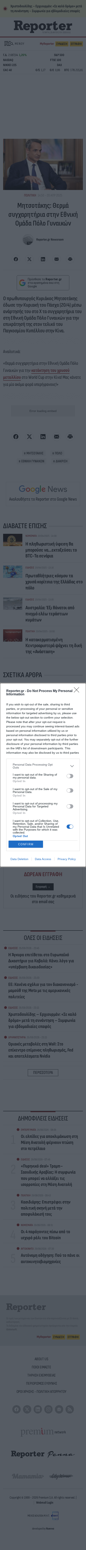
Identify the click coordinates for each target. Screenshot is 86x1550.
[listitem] (43, 766)
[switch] (70, 776)
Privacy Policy (67, 859)
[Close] (78, 691)
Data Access (43, 859)
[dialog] (43, 775)
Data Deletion (19, 859)
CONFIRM (26, 844)
